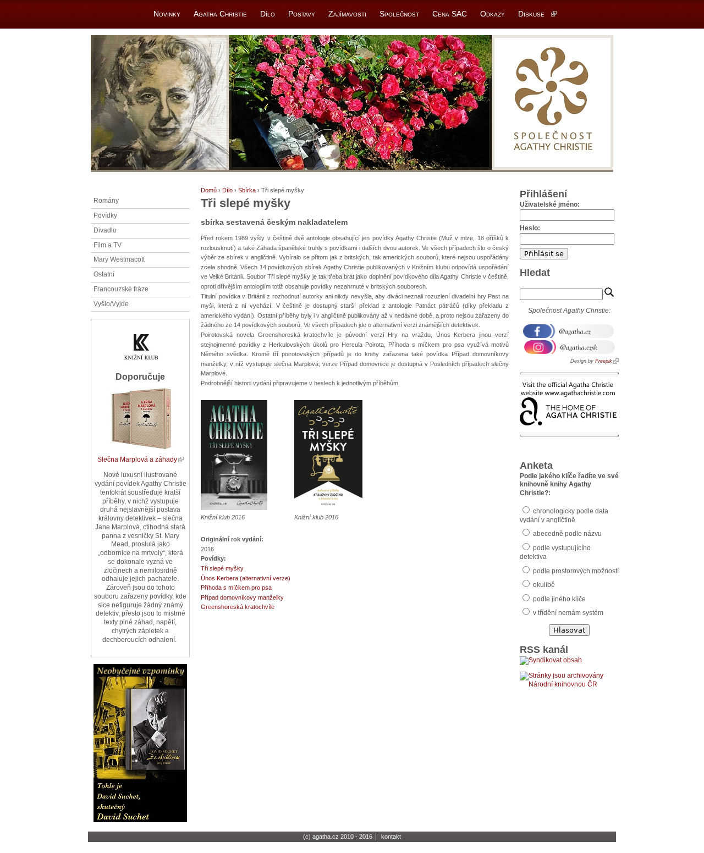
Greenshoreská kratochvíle (237, 606)
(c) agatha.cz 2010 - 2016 (337, 836)
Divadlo (105, 230)
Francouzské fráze (121, 289)
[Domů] (352, 103)
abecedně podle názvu (566, 534)
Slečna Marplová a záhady (137, 459)
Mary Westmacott (119, 259)
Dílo (227, 190)
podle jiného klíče (558, 599)
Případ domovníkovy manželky (242, 597)
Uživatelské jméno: (550, 204)
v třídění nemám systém (567, 613)
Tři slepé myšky (222, 568)
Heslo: (530, 228)
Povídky (105, 215)
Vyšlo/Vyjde (111, 304)
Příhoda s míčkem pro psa (236, 587)
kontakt (391, 836)
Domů (209, 190)
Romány (106, 200)
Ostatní (104, 274)
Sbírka (247, 190)
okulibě (543, 585)
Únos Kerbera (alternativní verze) (245, 578)
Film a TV (108, 245)
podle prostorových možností (575, 571)
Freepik (603, 361)
